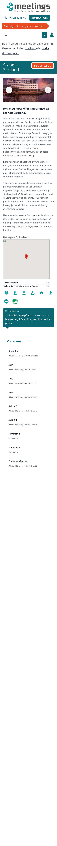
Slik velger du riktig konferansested (24, 26)
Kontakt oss (39, 17)
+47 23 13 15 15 (17, 17)
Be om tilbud (42, 65)
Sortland (30, 48)
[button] (5, 35)
